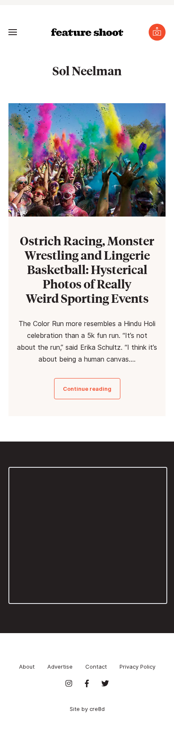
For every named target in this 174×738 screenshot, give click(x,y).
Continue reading (87, 388)
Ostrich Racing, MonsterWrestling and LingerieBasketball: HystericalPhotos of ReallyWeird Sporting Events (87, 269)
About (27, 666)
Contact (96, 666)
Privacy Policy (137, 666)
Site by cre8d (87, 708)
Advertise (60, 666)
